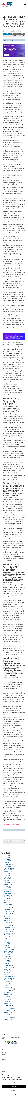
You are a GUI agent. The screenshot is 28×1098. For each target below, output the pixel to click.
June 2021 (7, 938)
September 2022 (8, 915)
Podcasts (4, 1057)
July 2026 (6, 855)
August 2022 (7, 917)
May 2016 (6, 1000)
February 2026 (8, 863)
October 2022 (8, 913)
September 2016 (8, 992)
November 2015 (8, 1009)
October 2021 (8, 931)
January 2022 (7, 926)
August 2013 (7, 1019)
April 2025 (7, 879)
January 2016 (7, 1005)
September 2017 (8, 982)
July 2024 (6, 886)
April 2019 (7, 973)
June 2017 (7, 985)
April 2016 (7, 1001)
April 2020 (7, 960)
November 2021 (8, 929)
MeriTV (4, 1059)
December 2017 (8, 976)
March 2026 (7, 861)
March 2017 (7, 987)
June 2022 (7, 918)
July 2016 (6, 996)
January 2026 (7, 864)
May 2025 (6, 877)
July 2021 (6, 936)
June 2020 (7, 956)
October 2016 (8, 991)
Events (4, 1052)
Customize (14, 1090)
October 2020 (8, 951)
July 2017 (6, 983)
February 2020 (8, 964)
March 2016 (7, 1003)
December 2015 (8, 1007)
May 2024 (6, 890)
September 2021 (8, 933)
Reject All (14, 1094)
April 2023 (7, 902)
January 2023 (7, 908)
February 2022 (8, 924)
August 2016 (7, 994)
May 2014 (6, 1016)
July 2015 (6, 1014)
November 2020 (8, 949)
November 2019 (8, 967)
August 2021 (7, 935)
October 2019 (8, 969)
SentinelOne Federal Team (13, 31)
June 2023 (7, 899)
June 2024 (7, 888)
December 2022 (8, 909)
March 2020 (7, 962)
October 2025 (8, 870)
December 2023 (8, 893)
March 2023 (7, 904)
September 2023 (8, 895)
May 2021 (6, 940)
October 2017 (8, 980)
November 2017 (8, 978)
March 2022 (7, 922)
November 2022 (8, 911)
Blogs (6, 33)
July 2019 (6, 971)
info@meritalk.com (6, 1039)
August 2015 (7, 1012)
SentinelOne (20, 843)
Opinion (4, 1054)
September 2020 (8, 953)
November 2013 (8, 1018)
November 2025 (8, 868)
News (3, 1049)
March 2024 (7, 891)
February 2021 (8, 945)
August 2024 (7, 884)
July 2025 (6, 873)
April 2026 (7, 859)
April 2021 (7, 942)
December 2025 (8, 866)
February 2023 (8, 906)
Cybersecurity (13, 843)
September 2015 (8, 1010)
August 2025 (7, 872)
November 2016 (8, 989)
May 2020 (6, 958)
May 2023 (6, 900)
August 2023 (7, 897)
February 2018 (8, 974)
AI (2, 1066)
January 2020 (7, 965)
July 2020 (6, 955)
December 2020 (8, 947)
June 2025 (7, 875)
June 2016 (7, 998)
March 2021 (7, 944)
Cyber (3, 1071)
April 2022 (7, 920)
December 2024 (8, 882)
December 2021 (8, 927)
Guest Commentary (17, 33)
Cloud (3, 1069)
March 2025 (7, 881)
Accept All (14, 1086)
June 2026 (7, 857)
